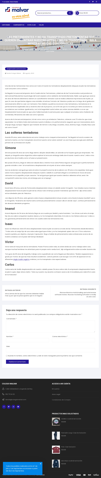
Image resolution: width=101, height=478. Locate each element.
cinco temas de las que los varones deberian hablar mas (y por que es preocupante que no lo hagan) (24, 295)
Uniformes (6, 25)
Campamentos (18, 25)
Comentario (11, 319)
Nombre (9, 336)
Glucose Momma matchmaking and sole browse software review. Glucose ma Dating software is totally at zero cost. (75, 294)
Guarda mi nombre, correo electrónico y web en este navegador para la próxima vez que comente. (45, 356)
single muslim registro (21, 259)
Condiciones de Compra (61, 400)
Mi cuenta (55, 389)
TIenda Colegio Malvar (13, 73)
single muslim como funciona (16, 69)
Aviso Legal (56, 394)
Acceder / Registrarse (10, 2)
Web (8, 346)
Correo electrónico (60, 336)
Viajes (41, 25)
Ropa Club (31, 25)
